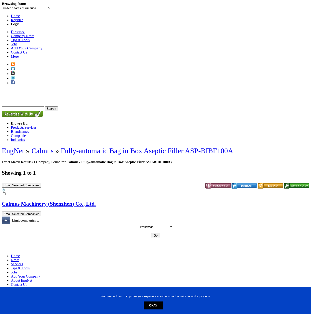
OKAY (153, 305)
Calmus (42, 151)
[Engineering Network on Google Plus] (13, 74)
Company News (22, 36)
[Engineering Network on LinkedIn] (13, 69)
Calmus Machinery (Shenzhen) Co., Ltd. (49, 204)
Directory (18, 32)
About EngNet (21, 280)
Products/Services (23, 127)
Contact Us (19, 52)
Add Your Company (25, 276)
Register (17, 20)
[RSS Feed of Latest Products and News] (13, 64)
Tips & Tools (20, 40)
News (15, 260)
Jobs (14, 44)
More (15, 56)
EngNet (13, 151)
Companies (19, 136)
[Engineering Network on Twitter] (13, 78)
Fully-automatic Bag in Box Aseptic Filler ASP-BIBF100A (147, 151)
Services (17, 264)
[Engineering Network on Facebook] (13, 83)
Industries (18, 140)
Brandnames (20, 131)
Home (15, 16)
